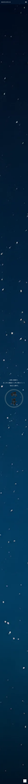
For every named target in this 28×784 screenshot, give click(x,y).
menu (26, 2)
